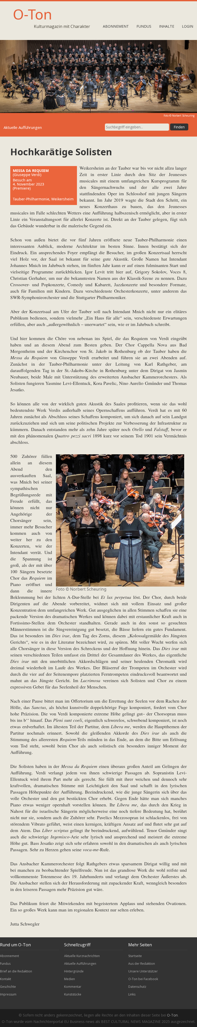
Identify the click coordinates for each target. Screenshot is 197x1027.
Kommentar (72, 986)
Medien (69, 979)
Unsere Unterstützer (143, 971)
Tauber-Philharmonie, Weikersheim (43, 199)
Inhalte (166, 26)
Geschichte (8, 986)
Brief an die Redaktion (16, 971)
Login (187, 26)
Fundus (143, 26)
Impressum (8, 994)
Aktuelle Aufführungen (80, 963)
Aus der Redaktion (141, 963)
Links (131, 994)
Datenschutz (137, 986)
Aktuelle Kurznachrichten (82, 956)
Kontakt (5, 979)
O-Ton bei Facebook (143, 979)
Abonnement (116, 26)
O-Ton (32, 14)
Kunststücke (72, 994)
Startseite (135, 956)
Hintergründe (74, 971)
